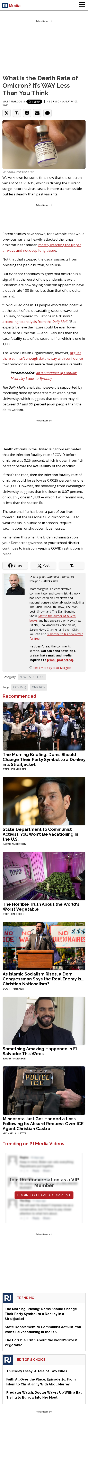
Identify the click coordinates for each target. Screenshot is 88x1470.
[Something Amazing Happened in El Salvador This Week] (44, 1020)
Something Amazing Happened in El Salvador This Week (40, 1051)
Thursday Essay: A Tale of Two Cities (36, 1371)
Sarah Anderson (14, 844)
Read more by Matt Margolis (52, 668)
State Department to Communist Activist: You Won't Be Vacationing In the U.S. (40, 834)
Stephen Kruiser (14, 769)
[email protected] (60, 660)
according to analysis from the (34, 321)
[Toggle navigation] (82, 5)
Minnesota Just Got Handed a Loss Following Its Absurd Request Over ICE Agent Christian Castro (43, 1123)
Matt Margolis (13, 101)
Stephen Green (14, 914)
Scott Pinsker (13, 988)
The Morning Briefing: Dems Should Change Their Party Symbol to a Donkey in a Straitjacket (44, 759)
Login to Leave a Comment (44, 1195)
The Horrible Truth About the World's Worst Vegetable (41, 907)
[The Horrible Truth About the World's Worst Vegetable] (44, 875)
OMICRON (38, 687)
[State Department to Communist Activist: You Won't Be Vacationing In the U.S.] (44, 800)
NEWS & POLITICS (32, 677)
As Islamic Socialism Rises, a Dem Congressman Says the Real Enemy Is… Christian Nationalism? (43, 978)
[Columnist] (16, 584)
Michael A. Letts (14, 1133)
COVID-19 (19, 687)
